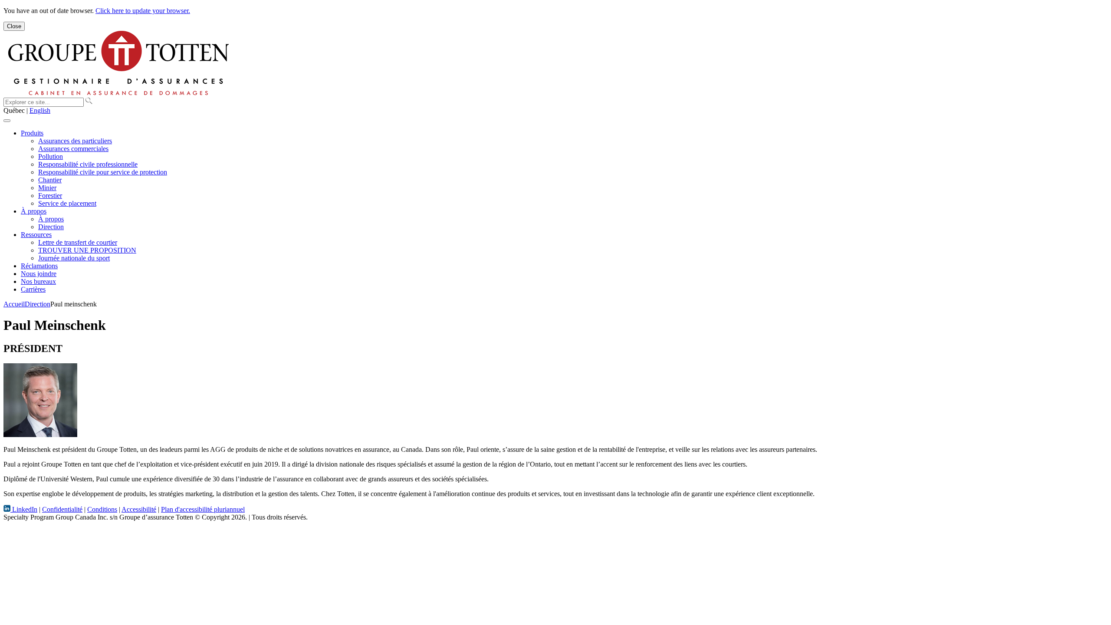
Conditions (102, 509)
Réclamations (39, 266)
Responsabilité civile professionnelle (88, 164)
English (40, 110)
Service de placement (67, 203)
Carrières (33, 289)
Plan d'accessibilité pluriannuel (203, 509)
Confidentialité (62, 509)
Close (14, 26)
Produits (32, 133)
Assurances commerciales (73, 148)
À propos (33, 211)
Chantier (50, 180)
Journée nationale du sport (74, 258)
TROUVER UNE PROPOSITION (87, 250)
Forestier (50, 195)
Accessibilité (139, 509)
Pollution (50, 156)
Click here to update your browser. (142, 10)
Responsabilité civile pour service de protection (102, 172)
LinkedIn (23, 509)
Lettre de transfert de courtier (77, 242)
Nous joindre (38, 273)
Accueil (14, 304)
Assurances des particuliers (75, 141)
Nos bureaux (38, 281)
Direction (51, 226)
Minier (47, 187)
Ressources (36, 234)
